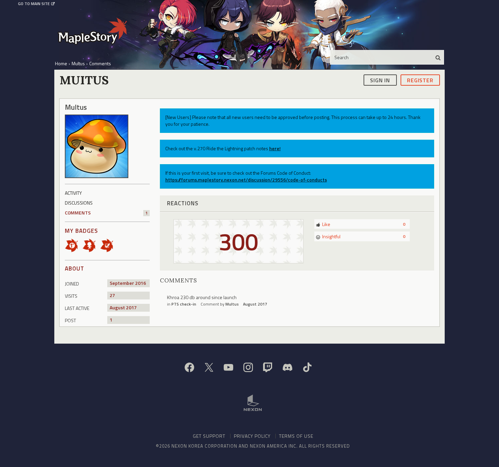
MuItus (232, 304)
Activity (73, 192)
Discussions (79, 202)
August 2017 (255, 304)
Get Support (209, 435)
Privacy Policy (252, 435)
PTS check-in (183, 304)
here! (275, 148)
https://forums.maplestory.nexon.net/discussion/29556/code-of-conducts (246, 179)
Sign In (380, 80)
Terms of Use (296, 435)
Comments (106, 212)
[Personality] (91, 244)
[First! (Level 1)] (73, 244)
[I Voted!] (109, 244)
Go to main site (34, 4)
